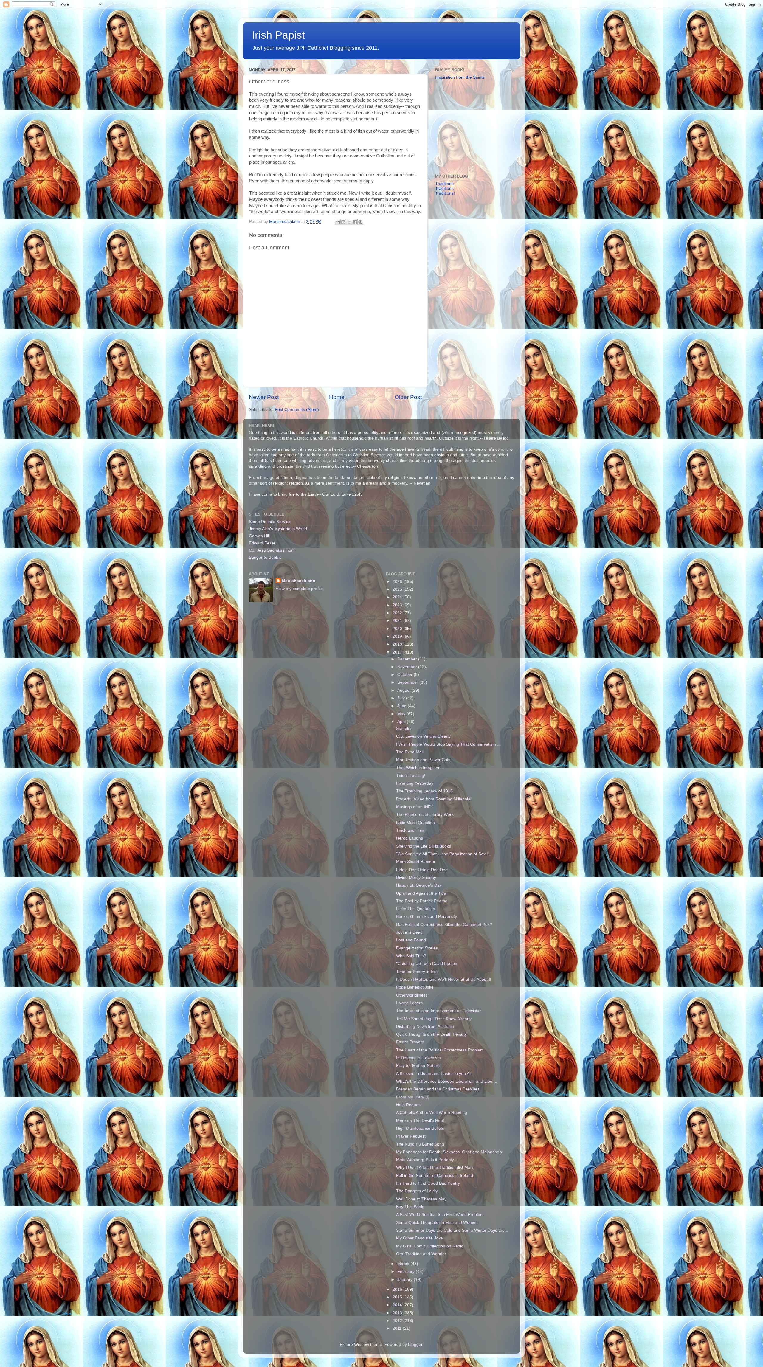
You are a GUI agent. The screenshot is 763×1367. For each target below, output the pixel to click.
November (407, 667)
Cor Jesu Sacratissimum (272, 550)
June (402, 706)
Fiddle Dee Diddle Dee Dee (422, 870)
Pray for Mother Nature (418, 1065)
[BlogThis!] (343, 222)
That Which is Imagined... (420, 768)
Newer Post (264, 397)
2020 (398, 628)
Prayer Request (411, 1136)
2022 (398, 613)
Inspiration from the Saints (460, 77)
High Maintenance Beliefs (420, 1128)
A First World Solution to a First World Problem (440, 1214)
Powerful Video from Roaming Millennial (433, 799)
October (405, 674)
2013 (398, 1313)
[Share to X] (349, 222)
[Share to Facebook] (355, 222)
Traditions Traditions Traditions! (445, 188)
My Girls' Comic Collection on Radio (429, 1246)
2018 (398, 644)
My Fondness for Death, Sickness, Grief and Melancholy (449, 1152)
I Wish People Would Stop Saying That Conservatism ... (448, 744)
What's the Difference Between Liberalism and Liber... (446, 1081)
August (404, 690)
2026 (398, 581)
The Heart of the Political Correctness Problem (440, 1050)
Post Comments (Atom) (297, 409)
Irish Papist (278, 35)
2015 (398, 1297)
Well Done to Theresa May (421, 1199)
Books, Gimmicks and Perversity (426, 916)
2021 (398, 620)
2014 (398, 1305)
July (401, 698)
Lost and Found (411, 940)
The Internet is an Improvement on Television (439, 1010)
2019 (398, 636)
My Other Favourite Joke (419, 1238)
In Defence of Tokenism (418, 1058)
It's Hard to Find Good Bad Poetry (428, 1183)
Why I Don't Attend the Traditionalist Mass (435, 1167)
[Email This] (338, 222)
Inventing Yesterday (414, 783)
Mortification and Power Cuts (423, 760)
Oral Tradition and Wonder (421, 1254)
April (402, 721)
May (402, 714)
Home (337, 397)
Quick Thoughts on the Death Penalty (431, 1034)
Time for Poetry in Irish (417, 971)
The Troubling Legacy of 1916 (424, 791)
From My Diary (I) (412, 1097)
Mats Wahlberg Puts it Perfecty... (426, 1159)
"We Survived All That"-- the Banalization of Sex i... (443, 854)
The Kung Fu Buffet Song (420, 1144)
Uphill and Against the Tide (421, 893)
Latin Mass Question (415, 822)
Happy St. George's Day (419, 885)
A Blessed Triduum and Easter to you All (433, 1073)
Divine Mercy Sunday (416, 877)
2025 (398, 589)
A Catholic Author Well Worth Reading (431, 1112)
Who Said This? (411, 956)
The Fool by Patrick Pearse (421, 901)
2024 (398, 597)
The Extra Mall (410, 752)
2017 (398, 652)
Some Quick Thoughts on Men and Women (437, 1222)
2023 (398, 605)
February (406, 1271)
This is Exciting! (410, 775)
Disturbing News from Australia (425, 1026)
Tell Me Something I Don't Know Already (434, 1019)
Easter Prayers (410, 1042)
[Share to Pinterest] (360, 222)
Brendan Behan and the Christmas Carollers (438, 1089)
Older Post (408, 397)
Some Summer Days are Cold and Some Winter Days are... (452, 1230)
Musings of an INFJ (414, 807)
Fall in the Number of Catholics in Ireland (434, 1175)
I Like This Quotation (415, 909)
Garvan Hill (259, 536)
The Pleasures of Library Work (425, 814)
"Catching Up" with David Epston (426, 963)
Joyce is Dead (409, 932)
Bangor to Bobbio (265, 557)
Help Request (409, 1105)
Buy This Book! (410, 1207)
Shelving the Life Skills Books (423, 846)
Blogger (415, 1344)
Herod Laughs (409, 838)
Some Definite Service (270, 521)
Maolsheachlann (298, 580)
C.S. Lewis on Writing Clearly (423, 736)
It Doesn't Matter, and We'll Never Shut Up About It (443, 979)
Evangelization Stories (417, 948)
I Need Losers (409, 1003)
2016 (398, 1289)
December (407, 659)
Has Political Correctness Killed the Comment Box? (444, 924)
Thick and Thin (410, 830)
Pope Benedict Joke (415, 987)
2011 (398, 1328)
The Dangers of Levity (417, 1191)
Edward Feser (262, 543)
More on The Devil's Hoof (420, 1120)
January (405, 1279)
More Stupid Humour (415, 861)
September (408, 682)
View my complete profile (299, 588)
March (403, 1264)
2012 (398, 1320)
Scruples (404, 728)
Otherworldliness (412, 995)
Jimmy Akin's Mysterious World (278, 529)
